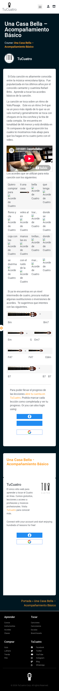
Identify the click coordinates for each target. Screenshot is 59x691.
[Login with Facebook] (29, 416)
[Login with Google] (29, 432)
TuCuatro (9, 9)
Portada (26, 601)
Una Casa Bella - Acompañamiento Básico (28, 462)
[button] (40, 6)
